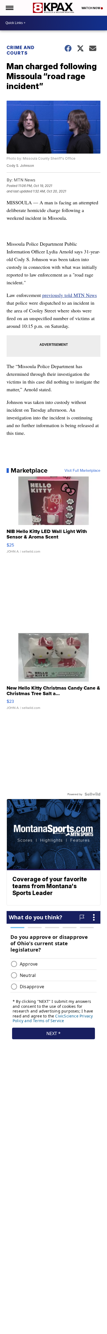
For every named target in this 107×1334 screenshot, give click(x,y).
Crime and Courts (21, 50)
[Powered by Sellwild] (92, 794)
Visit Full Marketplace (82, 470)
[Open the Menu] (9, 7)
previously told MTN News (69, 295)
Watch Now (91, 8)
